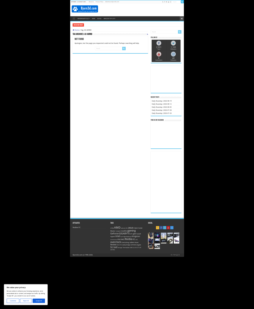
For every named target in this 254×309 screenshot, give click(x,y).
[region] (26, 294)
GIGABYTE (124, 233)
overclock (115, 242)
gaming (131, 230)
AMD (117, 227)
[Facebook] (164, 2)
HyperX (112, 236)
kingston (136, 236)
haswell (138, 234)
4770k (112, 228)
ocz (137, 239)
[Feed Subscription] (147, 34)
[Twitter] (166, 2)
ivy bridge (123, 236)
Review (113, 245)
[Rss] (163, 2)
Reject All (26, 301)
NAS (122, 239)
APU (127, 228)
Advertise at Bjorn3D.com (112, 1)
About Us (91, 1)
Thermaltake (125, 247)
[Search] (182, 1)
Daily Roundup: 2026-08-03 (162, 107)
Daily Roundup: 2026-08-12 (162, 104)
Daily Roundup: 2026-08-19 (162, 101)
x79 (135, 247)
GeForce (114, 233)
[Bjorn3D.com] (85, 8)
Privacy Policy (99, 1)
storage (120, 247)
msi (119, 239)
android (123, 228)
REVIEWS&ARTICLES (83, 18)
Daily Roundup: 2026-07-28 (162, 110)
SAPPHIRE (133, 245)
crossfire (123, 231)
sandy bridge (126, 245)
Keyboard (129, 236)
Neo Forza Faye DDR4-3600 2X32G (97, 25)
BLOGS (99, 18)
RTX (121, 245)
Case (136, 228)
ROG (118, 245)
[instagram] (170, 2)
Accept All (39, 301)
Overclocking (125, 242)
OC (134, 239)
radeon (131, 242)
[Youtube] (168, 2)
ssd (115, 247)
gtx (134, 234)
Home (76, 30)
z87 (140, 247)
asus (130, 227)
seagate (138, 245)
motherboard (113, 239)
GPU (131, 234)
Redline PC (76, 227)
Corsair (118, 231)
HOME (73, 18)
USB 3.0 (132, 247)
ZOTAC (112, 250)
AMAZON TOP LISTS (109, 18)
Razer (137, 242)
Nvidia (128, 239)
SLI (111, 247)
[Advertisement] (146, 9)
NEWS (93, 18)
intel (117, 236)
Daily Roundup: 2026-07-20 (162, 113)
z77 (138, 247)
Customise (13, 301)
